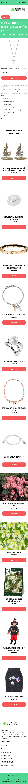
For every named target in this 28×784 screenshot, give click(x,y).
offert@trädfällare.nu (21, 2)
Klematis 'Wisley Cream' (14, 552)
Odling (10, 68)
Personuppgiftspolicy (8, 781)
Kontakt (14, 779)
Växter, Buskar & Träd (19, 68)
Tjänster (5, 745)
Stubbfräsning (7, 752)
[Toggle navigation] (3, 9)
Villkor (19, 779)
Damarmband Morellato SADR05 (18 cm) (14, 315)
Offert (5, 17)
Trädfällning (6, 755)
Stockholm (5, 2)
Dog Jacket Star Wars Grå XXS (14, 697)
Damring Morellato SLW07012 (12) (14, 361)
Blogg (8, 779)
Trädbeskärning (7, 758)
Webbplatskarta (21, 781)
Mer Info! (14, 78)
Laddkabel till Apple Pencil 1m (14, 457)
